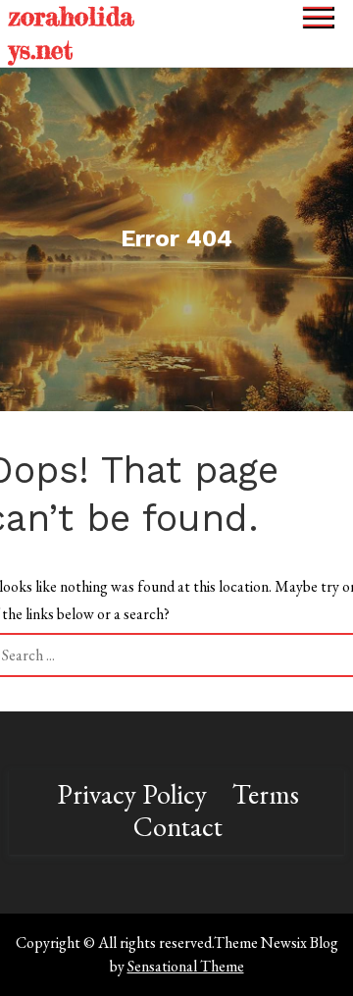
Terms (265, 794)
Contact (178, 826)
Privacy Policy (132, 794)
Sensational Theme (185, 966)
